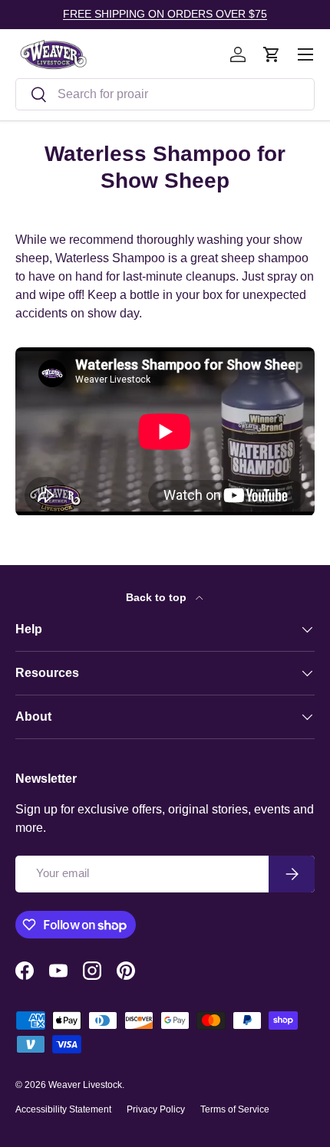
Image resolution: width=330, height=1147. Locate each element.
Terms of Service (234, 1109)
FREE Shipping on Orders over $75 (165, 14)
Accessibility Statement (63, 1109)
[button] (272, 54)
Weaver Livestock (85, 1085)
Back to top (158, 597)
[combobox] (165, 94)
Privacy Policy (156, 1109)
